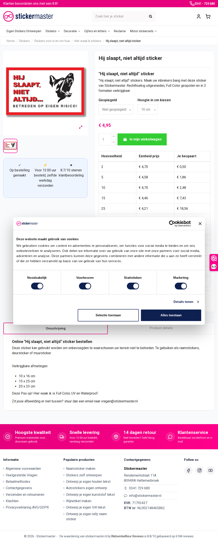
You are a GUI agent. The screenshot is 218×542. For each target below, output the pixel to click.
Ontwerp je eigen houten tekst (88, 482)
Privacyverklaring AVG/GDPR (27, 507)
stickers (136, 80)
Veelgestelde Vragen (21, 475)
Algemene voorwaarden (23, 469)
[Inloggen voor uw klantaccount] (198, 16)
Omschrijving (56, 328)
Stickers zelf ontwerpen (84, 475)
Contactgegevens (19, 488)
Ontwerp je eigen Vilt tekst (85, 507)
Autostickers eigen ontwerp (86, 488)
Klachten (12, 501)
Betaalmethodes (18, 482)
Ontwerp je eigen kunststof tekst (90, 495)
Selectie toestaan (108, 315)
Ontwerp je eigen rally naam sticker (86, 516)
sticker (147, 73)
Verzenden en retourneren (25, 495)
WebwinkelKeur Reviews (127, 536)
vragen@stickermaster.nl (119, 401)
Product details (161, 328)
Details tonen (183, 302)
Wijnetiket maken (78, 501)
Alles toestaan (171, 315)
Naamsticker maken (80, 469)
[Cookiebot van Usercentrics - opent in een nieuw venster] (172, 223)
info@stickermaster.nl (145, 496)
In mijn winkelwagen (146, 139)
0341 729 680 (139, 488)
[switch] (85, 286)
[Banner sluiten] (200, 223)
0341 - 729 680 (205, 3)
